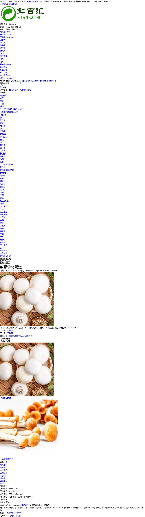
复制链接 (25, 505)
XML (2, 483)
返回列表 (28, 336)
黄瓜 (2, 142)
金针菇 (2, 190)
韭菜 (2, 118)
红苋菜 (2, 120)
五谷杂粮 (3, 245)
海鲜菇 (2, 184)
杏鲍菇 (2, 192)
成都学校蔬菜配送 (18, 81)
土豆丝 (2, 217)
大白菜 (2, 126)
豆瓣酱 (2, 242)
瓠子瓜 (2, 145)
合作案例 (5, 75)
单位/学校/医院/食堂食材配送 (11, 109)
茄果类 (2, 45)
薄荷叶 (2, 176)
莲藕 (2, 159)
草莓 (2, 234)
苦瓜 (2, 140)
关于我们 (5, 34)
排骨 (2, 101)
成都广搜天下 (14, 516)
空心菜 (2, 131)
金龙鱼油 (3, 253)
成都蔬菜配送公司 (34, 1)
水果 (2, 59)
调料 (2, 62)
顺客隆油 (3, 251)
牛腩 (2, 104)
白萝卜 (2, 156)
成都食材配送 (25, 90)
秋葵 (2, 178)
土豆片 (2, 209)
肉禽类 (2, 40)
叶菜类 (2, 43)
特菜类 (2, 51)
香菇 (2, 198)
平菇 (2, 195)
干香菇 (10, 333)
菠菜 (2, 129)
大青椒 (2, 148)
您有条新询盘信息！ (10, 4)
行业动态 (3, 70)
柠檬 (2, 223)
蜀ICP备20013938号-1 (15, 513)
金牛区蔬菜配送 (6, 165)
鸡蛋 (2, 98)
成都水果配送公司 (48, 81)
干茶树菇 (10, 330)
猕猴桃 (2, 226)
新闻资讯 (5, 64)
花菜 (2, 123)
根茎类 (2, 48)
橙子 (2, 228)
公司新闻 (3, 67)
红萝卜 (2, 167)
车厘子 (2, 231)
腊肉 (2, 106)
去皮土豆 (3, 212)
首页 (11, 90)
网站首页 (5, 32)
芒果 (2, 237)
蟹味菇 (2, 187)
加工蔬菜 (3, 56)
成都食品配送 (5, 256)
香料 (2, 248)
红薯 (2, 162)
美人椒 (2, 151)
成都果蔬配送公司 (33, 81)
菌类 (2, 53)
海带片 (2, 204)
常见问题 (3, 73)
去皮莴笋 (3, 215)
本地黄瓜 (3, 137)
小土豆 (2, 206)
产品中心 (6, 37)
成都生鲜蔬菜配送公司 (9, 112)
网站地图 (3, 481)
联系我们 (6, 78)
